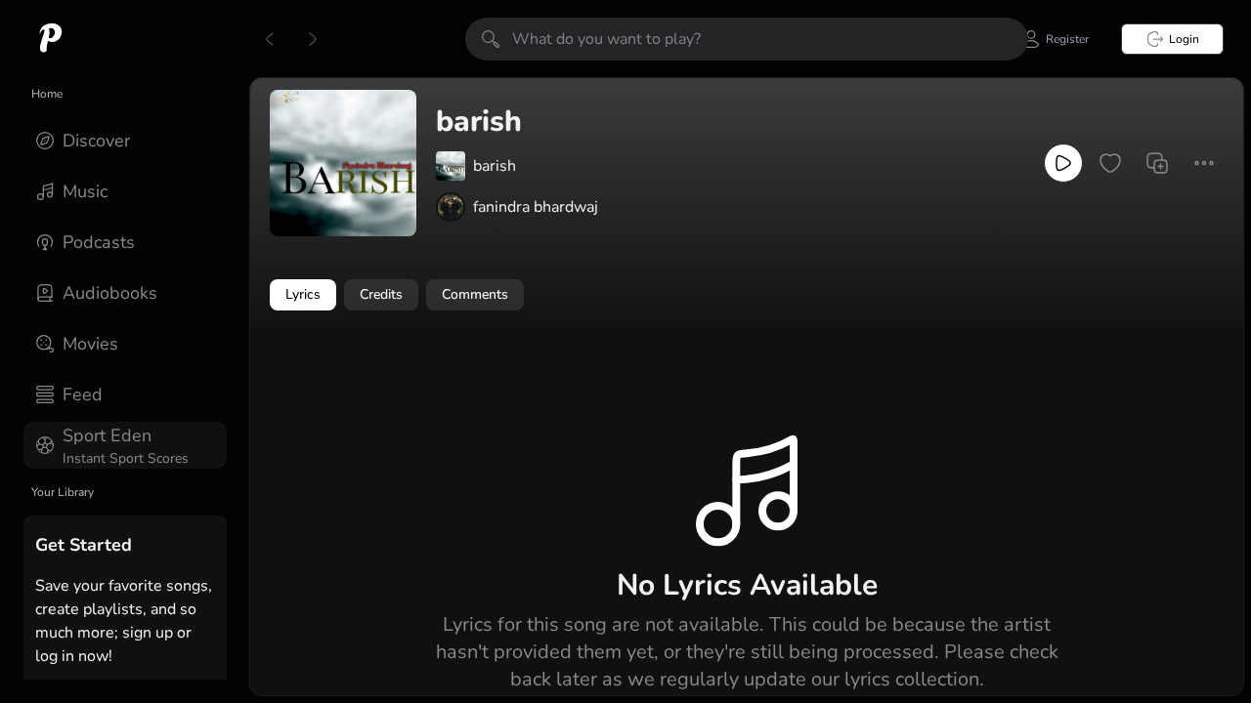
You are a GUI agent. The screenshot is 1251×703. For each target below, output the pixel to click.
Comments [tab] (475, 294)
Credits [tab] (381, 294)
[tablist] (746, 295)
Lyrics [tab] (303, 294)
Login (1184, 39)
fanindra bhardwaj (535, 207)
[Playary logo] (50, 39)
